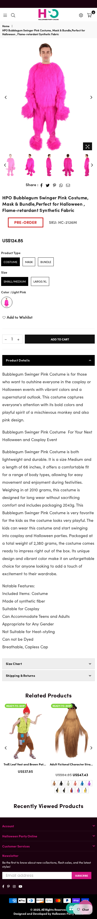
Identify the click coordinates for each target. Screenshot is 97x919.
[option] (48, 97)
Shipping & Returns (20, 675)
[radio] (10, 261)
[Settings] (81, 14)
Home (5, 26)
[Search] (13, 14)
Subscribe (81, 875)
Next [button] (91, 97)
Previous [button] (5, 97)
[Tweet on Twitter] (48, 184)
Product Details (18, 360)
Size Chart (14, 663)
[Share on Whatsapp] (61, 184)
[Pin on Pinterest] (54, 184)
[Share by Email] (68, 184)
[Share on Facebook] (41, 184)
